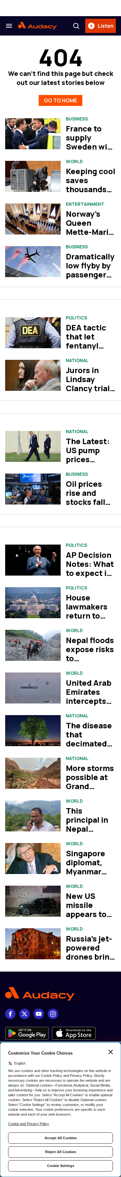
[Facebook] (10, 1014)
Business (77, 118)
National (77, 360)
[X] (24, 1014)
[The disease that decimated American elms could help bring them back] (33, 730)
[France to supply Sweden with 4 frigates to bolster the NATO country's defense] (33, 134)
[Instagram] (53, 1014)
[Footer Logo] (60, 994)
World (74, 161)
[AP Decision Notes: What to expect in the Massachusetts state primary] (33, 560)
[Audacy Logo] (37, 26)
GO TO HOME (60, 100)
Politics (76, 317)
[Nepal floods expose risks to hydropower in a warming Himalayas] (33, 645)
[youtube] (39, 1014)
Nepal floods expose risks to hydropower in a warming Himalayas (90, 663)
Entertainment (85, 204)
